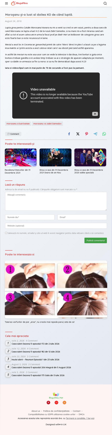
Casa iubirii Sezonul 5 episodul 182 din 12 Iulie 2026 (36, 351)
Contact (76, 411)
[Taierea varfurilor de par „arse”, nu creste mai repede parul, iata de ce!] (56, 289)
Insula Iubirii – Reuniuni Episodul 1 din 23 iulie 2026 (35, 359)
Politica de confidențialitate (56, 411)
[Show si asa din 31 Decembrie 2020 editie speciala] (90, 157)
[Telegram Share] (95, 134)
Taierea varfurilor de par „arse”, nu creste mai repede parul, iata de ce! (40, 322)
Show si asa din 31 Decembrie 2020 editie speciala (88, 171)
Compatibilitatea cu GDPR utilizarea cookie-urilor (52, 414)
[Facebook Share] (69, 134)
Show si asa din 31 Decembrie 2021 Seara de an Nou (54, 171)
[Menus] (7, 3)
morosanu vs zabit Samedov (47, 123)
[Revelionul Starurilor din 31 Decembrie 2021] (21, 157)
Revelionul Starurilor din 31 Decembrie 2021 (17, 171)
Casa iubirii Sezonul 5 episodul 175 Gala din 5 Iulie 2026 (38, 375)
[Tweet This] (78, 134)
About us (36, 411)
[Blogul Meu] (19, 3)
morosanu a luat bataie (18, 123)
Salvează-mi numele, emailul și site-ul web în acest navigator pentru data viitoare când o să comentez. (56, 233)
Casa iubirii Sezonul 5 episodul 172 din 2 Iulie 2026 (35, 343)
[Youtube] (56, 402)
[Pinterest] (48, 402)
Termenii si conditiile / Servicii (80, 418)
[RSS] (64, 402)
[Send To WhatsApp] (104, 134)
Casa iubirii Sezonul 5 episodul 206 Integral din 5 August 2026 (41, 367)
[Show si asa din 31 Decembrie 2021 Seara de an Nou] (55, 157)
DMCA (81, 414)
